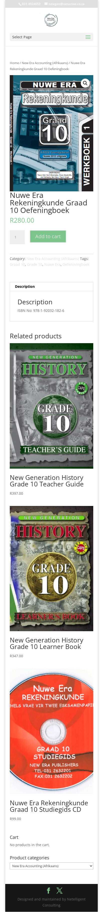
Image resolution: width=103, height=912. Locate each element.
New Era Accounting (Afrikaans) (45, 63)
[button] (85, 83)
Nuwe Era (52, 264)
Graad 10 (17, 264)
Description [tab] (25, 286)
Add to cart (48, 236)
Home (14, 63)
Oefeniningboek (75, 264)
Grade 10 (34, 264)
